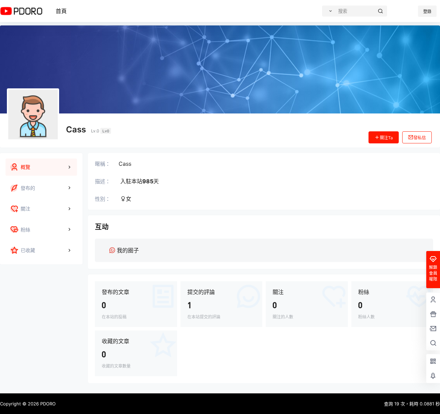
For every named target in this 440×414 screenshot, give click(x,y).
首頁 (61, 11)
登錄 (427, 11)
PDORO (47, 403)
